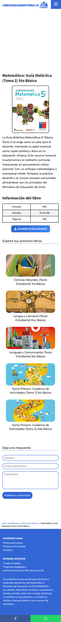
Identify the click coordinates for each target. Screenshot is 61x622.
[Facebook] (15, 618)
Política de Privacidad (14, 546)
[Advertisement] (30, 40)
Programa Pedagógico (14, 567)
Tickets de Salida (11, 563)
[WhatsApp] (45, 618)
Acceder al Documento (32, 228)
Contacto (8, 550)
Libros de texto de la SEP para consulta (23, 570)
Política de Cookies (13, 543)
